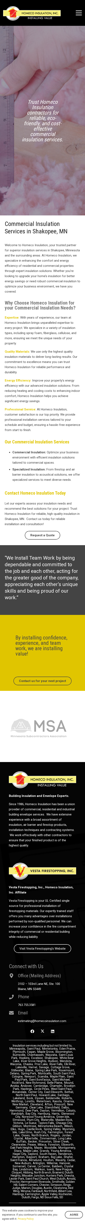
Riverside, (45, 1181)
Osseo (25, 1135)
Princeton (45, 1141)
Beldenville (53, 1098)
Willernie (52, 1163)
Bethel (69, 1092)
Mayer (38, 1147)
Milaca (42, 1144)
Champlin (56, 1085)
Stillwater (17, 1070)
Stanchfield (52, 1107)
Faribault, (38, 1191)
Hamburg (44, 1113)
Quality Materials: (17, 351)
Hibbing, (28, 1172)
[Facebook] (32, 1031)
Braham (44, 1157)
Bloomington (63, 1051)
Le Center (44, 1166)
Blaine (29, 1070)
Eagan (31, 1051)
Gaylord (33, 1154)
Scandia (43, 1076)
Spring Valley (52, 1129)
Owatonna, (60, 1188)
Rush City (40, 1132)
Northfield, (51, 1191)
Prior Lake (41, 1064)
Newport (30, 1076)
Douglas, (38, 1188)
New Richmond (35, 1082)
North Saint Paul (26, 1095)
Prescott (59, 1104)
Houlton (48, 1160)
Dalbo (65, 1107)
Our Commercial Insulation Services (37, 441)
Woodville (50, 1147)
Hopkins (24, 1058)
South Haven (48, 1154)
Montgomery (66, 1147)
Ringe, (67, 1184)
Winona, (26, 1191)
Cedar (71, 1160)
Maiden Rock (63, 1119)
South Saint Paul (64, 1073)
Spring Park (28, 1073)
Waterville (47, 1119)
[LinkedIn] (52, 1031)
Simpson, (57, 1184)
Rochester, (65, 1194)
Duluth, (27, 1197)
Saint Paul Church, (37, 1178)
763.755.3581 (27, 1005)
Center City (35, 1092)
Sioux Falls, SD (54, 1197)
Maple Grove (45, 1051)
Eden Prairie (67, 1048)
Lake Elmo (25, 1132)
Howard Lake (47, 1095)
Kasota (57, 1101)
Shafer (68, 1157)
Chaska (28, 1064)
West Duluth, (58, 1178)
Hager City (19, 1154)
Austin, (48, 1188)
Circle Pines (41, 1089)
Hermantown (29, 1181)
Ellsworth (67, 1144)
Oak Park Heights (21, 1147)
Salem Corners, (29, 1184)
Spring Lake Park (46, 1070)
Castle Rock (34, 1129)
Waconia (15, 1064)
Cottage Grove (60, 1067)
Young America (61, 1150)
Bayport (31, 1157)
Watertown (43, 1101)
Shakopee (51, 1058)
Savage (44, 1067)
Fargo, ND (38, 1197)
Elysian (39, 1098)
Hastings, (19, 1194)
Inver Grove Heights (33, 1061)
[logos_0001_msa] (42, 726)
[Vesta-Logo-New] (42, 871)
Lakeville (21, 1067)
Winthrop (17, 1101)
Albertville (31, 1138)
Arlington (39, 1163)
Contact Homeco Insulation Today (35, 493)
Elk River (69, 1064)
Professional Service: (20, 409)
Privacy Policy (26, 1218)
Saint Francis (18, 1160)
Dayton (44, 1110)
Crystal (18, 1138)
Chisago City (64, 1123)
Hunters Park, (55, 1175)
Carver (31, 1166)
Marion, (26, 1188)
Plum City (33, 1119)
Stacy (17, 1150)
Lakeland (19, 1098)
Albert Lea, (65, 1191)
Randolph (17, 1113)
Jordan (66, 1135)
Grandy (44, 1150)
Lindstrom (26, 1169)
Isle (15, 1132)
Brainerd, (58, 1172)
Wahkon (39, 1169)
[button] (78, 13)
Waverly (60, 1160)
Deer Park (31, 1110)
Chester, (45, 1184)
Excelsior (37, 1058)
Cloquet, (17, 1172)
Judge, (16, 1188)
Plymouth (19, 1051)
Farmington (55, 1132)
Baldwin (57, 1166)
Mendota (66, 1061)
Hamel (33, 1067)
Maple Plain (57, 1076)
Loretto (29, 1101)
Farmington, (33, 1194)
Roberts (67, 1098)
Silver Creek (61, 1141)
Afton (48, 1104)
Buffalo (21, 1141)
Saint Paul (33, 1048)
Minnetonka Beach (50, 1126)
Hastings (26, 1089)
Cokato (70, 1110)
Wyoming (68, 1129)
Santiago (63, 1095)
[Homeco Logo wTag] (32, 13)
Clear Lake (36, 1107)
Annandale (19, 1092)
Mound (68, 1082)
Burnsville (19, 1054)
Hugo (21, 1129)
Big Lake (56, 1157)
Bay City (31, 1113)
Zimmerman (48, 1138)
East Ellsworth (53, 1092)
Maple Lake (30, 1150)
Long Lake (64, 1138)
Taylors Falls (46, 1123)
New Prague (64, 1169)
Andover (26, 1085)
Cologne (17, 1076)
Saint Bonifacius (39, 1079)
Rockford (18, 1082)
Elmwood (19, 1119)
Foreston (54, 1144)
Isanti (50, 1169)
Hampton (18, 1157)
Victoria (18, 1123)
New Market (20, 1104)
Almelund (35, 1160)
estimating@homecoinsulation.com (42, 1021)
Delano (14, 1073)
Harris (55, 1113)
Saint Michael (61, 1079)
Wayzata (51, 1054)
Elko (13, 1129)
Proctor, (15, 1181)
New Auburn (23, 1163)
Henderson (65, 1154)
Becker (32, 1141)
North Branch (40, 1135)
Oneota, (69, 1175)
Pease (32, 1144)
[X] (42, 1031)
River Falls (56, 1064)
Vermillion (57, 1110)
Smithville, (58, 1181)
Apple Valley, (50, 1194)
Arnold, (71, 1178)
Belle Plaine (54, 1082)
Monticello (44, 1073)
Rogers (55, 1135)
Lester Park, (17, 1178)
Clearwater (19, 1144)
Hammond (17, 1110)
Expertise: (12, 317)
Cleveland (36, 1104)
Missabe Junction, (33, 1175)
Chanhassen (35, 1054)
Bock (30, 1098)
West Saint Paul (61, 1089)
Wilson (68, 1126)
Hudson (53, 1061)
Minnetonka (50, 1048)
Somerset (19, 1166)
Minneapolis (17, 1048)
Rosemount (66, 1070)
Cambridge (40, 1085)
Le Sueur (30, 1123)
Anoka (14, 1085)
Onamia (69, 1101)
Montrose (30, 1126)
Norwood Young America (38, 1116)
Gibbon (17, 1126)
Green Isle (62, 1116)
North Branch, (43, 1172)
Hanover (64, 1163)
